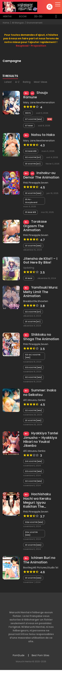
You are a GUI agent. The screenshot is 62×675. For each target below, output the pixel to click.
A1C (25, 400)
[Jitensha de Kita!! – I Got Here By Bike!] (11, 268)
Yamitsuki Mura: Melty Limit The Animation (40, 291)
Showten (43, 301)
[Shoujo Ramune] (11, 102)
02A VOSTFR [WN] (31, 533)
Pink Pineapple (31, 182)
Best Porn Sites (40, 655)
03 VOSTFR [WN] (33, 367)
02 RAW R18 (30, 151)
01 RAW (28, 278)
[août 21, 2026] (49, 119)
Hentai (7, 16)
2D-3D (38, 16)
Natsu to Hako (43, 134)
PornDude (18, 655)
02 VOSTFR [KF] (33, 157)
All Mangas (18, 22)
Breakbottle (30, 301)
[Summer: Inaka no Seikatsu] (11, 400)
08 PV (28, 113)
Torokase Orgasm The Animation (35, 225)
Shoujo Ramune (35, 95)
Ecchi (23, 16)
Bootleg (27, 567)
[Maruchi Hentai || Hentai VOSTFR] (20, 6)
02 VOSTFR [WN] (33, 377)
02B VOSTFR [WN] (34, 522)
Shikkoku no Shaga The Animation (41, 336)
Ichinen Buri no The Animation (39, 560)
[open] (57, 4)
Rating (26, 82)
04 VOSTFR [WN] (33, 461)
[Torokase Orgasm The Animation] (11, 231)
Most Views (40, 82)
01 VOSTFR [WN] (33, 193)
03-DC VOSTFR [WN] (32, 356)
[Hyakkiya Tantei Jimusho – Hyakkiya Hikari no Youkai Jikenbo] (11, 443)
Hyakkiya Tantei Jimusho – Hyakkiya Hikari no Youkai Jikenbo (40, 439)
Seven (44, 182)
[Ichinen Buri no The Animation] (11, 567)
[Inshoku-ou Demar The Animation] (11, 182)
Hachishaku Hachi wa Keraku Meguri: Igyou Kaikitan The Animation (37, 502)
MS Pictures (40, 567)
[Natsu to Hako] (11, 144)
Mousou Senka (36, 400)
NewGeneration (45, 102)
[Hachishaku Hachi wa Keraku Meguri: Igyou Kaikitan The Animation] (11, 504)
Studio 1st (52, 567)
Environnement (34, 22)
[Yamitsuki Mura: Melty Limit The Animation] (11, 297)
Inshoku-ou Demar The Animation (41, 175)
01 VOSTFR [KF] (32, 163)
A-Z (17, 82)
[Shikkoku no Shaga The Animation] (11, 344)
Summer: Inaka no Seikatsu (39, 392)
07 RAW (29, 125)
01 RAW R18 (30, 212)
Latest (8, 82)
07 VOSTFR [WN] (33, 119)
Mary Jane (29, 102)
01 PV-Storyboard (31, 201)
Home (6, 22)
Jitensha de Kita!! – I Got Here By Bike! (40, 260)
